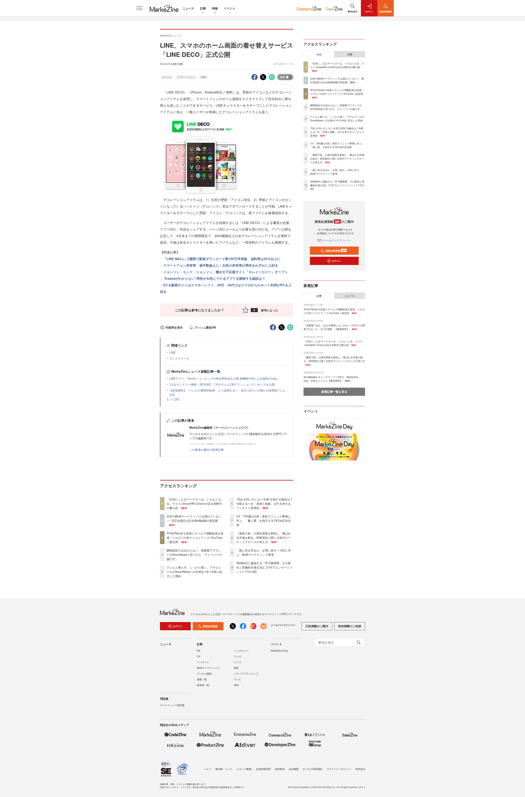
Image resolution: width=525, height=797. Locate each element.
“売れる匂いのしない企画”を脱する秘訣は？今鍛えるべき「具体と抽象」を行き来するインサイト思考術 (264, 503)
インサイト (203, 662)
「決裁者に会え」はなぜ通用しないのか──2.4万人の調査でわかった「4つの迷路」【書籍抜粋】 (334, 327)
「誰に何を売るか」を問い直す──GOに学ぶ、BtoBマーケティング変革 (263, 552)
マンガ (237, 656)
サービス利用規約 (312, 769)
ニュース (188, 8)
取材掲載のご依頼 (349, 626)
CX (198, 656)
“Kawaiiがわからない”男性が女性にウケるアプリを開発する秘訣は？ (214, 278)
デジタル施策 (204, 673)
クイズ (237, 662)
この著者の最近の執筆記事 (206, 450)
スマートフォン (186, 77)
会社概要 (294, 769)
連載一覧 (202, 679)
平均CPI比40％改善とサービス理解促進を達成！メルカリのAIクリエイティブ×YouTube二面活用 (195, 537)
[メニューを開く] (139, 8)
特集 (215, 8)
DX (198, 650)
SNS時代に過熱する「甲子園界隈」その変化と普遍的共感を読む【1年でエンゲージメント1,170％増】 (264, 567)
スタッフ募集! (244, 769)
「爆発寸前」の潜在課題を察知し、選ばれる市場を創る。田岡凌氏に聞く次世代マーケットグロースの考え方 (263, 537)
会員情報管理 (263, 769)
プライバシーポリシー (338, 769)
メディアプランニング (246, 673)
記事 (203, 8)
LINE (203, 77)
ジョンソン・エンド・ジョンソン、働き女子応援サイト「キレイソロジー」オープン (225, 271)
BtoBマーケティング (208, 667)
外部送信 (360, 769)
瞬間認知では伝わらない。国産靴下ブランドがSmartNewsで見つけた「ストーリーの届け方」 (194, 554)
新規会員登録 (335, 250)
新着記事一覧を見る (334, 391)
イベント (229, 8)
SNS (236, 685)
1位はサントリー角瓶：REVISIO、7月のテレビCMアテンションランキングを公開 (222, 384)
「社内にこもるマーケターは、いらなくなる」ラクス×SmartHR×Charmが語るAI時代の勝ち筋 (194, 503)
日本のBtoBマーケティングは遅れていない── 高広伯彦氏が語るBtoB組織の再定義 (194, 518)
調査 (236, 667)
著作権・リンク (223, 769)
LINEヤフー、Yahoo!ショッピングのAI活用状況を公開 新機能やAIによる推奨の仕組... (224, 378)
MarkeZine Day (279, 650)
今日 (319, 54)
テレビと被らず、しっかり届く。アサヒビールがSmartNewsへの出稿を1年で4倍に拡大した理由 (194, 571)
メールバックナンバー (336, 240)
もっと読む (173, 399)
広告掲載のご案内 (316, 626)
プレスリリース (179, 358)
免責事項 (280, 769)
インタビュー (241, 650)
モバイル (167, 77)
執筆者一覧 (203, 685)
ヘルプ (207, 769)
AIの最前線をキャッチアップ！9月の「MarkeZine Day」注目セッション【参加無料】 (331, 378)
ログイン (336, 261)
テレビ (237, 679)
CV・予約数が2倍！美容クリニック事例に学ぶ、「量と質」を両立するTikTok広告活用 (263, 520)
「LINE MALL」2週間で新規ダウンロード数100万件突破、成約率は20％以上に (222, 258)
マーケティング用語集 (172, 705)
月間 (349, 54)
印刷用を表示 (174, 327)
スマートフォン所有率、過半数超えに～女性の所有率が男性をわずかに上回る (220, 265)
